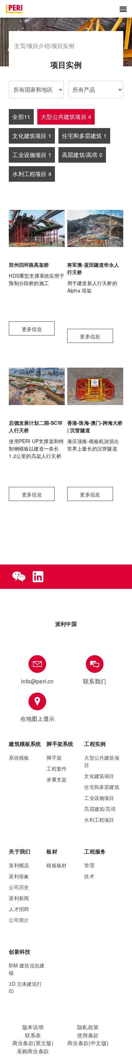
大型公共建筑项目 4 (66, 117)
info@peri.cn (37, 681)
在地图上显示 (37, 718)
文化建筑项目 (99, 775)
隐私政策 (88, 1027)
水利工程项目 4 (31, 174)
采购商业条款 (33, 1051)
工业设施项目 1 (31, 155)
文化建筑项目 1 (31, 136)
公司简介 (19, 919)
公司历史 (19, 887)
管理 (89, 865)
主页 (19, 46)
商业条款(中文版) (87, 1042)
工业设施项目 (99, 797)
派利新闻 (19, 897)
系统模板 (19, 757)
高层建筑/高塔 (99, 808)
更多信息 (32, 328)
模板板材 (56, 865)
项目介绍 (38, 46)
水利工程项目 (99, 819)
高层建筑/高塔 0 (82, 155)
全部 (21, 117)
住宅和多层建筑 (101, 786)
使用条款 (88, 1035)
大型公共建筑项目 (101, 761)
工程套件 (56, 768)
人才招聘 (19, 908)
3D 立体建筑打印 (25, 987)
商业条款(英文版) (33, 1042)
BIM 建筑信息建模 (26, 969)
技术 (89, 876)
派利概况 (19, 865)
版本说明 (33, 1027)
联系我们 (94, 681)
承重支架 (56, 779)
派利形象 (19, 876)
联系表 (33, 1035)
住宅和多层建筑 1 (84, 136)
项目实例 (62, 46)
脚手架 (54, 757)
